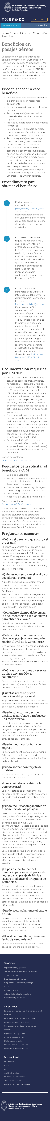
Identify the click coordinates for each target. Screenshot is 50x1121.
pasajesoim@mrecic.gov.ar (30, 208)
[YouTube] (16, 19)
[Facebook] (13, 19)
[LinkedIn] (20, 19)
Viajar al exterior (11, 975)
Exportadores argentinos (14, 1033)
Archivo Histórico (11, 1073)
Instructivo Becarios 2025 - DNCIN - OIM (29, 357)
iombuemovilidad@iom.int (30, 304)
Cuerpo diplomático (12, 990)
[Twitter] (6, 19)
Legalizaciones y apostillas (15, 968)
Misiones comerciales (13, 1041)
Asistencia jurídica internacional (17, 994)
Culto (6, 986)
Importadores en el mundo (15, 1037)
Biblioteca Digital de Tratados (16, 998)
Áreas (6, 1065)
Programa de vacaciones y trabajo (18, 983)
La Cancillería (10, 1062)
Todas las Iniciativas (20, 33)
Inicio (5, 33)
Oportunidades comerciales (16, 1045)
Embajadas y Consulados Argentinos (19, 1018)
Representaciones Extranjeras (16, 1022)
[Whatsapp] (3, 19)
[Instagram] (10, 19)
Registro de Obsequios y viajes (17, 1084)
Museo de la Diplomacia (14, 1077)
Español (43, 25)
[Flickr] (23, 19)
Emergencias (39, 19)
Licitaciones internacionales (16, 1048)
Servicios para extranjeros (15, 979)
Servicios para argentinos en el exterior (20, 971)
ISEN (6, 1069)
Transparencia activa (12, 1080)
